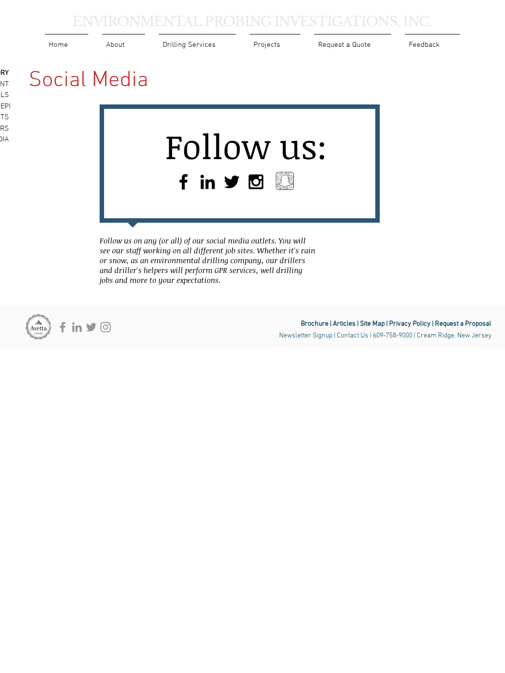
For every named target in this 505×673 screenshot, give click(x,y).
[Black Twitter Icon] (231, 181)
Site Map (372, 324)
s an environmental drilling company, (200, 260)
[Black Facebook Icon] (183, 181)
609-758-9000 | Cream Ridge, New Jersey (432, 336)
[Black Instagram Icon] (256, 181)
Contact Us (352, 336)
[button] (123, 40)
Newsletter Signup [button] (305, 336)
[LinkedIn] (77, 327)
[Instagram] (105, 327)
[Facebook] (63, 327)
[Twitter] (91, 327)
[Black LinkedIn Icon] (207, 181)
